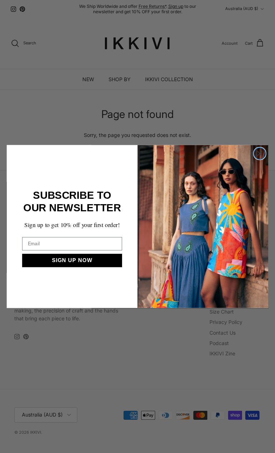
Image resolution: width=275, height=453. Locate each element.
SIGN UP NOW (72, 260)
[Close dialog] (260, 153)
